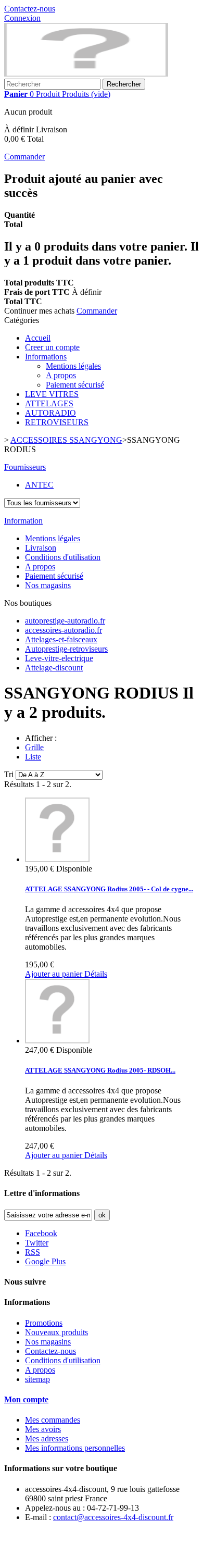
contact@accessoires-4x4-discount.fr (113, 1517)
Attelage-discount (54, 667)
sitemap (37, 1379)
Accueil (37, 337)
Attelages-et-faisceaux (61, 639)
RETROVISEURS (56, 422)
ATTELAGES (49, 403)
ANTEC (39, 484)
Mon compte (26, 1399)
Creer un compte (52, 347)
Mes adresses (46, 1438)
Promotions (43, 1322)
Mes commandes (52, 1419)
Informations (46, 356)
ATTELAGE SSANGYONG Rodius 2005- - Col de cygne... (109, 889)
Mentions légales (73, 366)
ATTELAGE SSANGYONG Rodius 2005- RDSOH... (100, 1070)
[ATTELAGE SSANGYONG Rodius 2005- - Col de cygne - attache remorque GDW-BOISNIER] (57, 859)
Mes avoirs (43, 1429)
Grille (34, 747)
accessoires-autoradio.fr (63, 630)
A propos (61, 375)
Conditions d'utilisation (62, 557)
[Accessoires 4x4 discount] (86, 73)
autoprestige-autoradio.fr (65, 620)
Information (23, 520)
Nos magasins (48, 585)
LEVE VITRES (52, 394)
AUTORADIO (50, 412)
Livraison (40, 547)
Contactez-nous (29, 8)
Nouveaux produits (56, 1332)
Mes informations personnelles (75, 1447)
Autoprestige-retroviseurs (66, 648)
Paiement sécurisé (75, 384)
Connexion (22, 18)
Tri (9, 774)
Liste (33, 756)
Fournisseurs (25, 467)
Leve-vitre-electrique (59, 658)
